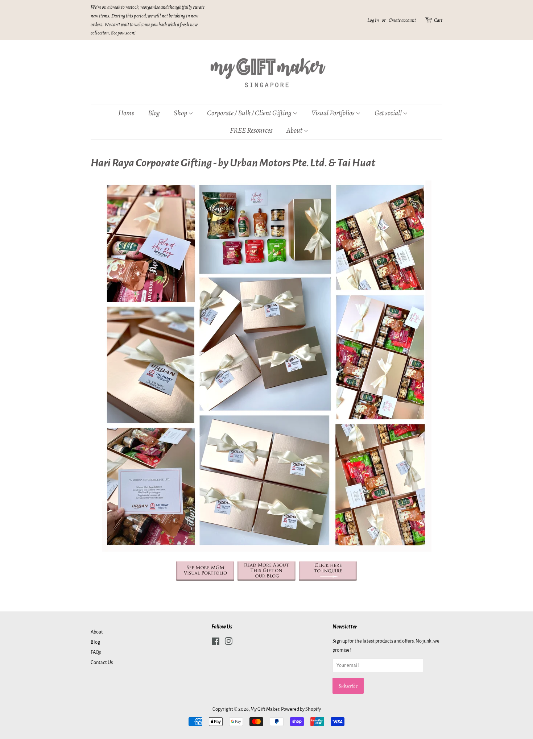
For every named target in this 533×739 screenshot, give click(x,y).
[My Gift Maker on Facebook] (215, 642)
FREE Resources (251, 130)
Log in (373, 20)
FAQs (96, 652)
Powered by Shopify (301, 709)
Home (126, 113)
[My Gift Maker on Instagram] (228, 642)
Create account (402, 20)
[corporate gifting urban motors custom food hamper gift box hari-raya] (266, 579)
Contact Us (102, 662)
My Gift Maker (265, 709)
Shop (181, 113)
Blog (154, 113)
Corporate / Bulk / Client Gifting (250, 113)
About (294, 130)
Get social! (389, 113)
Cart (438, 20)
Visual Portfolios (333, 113)
